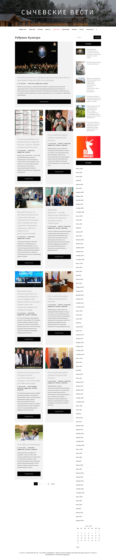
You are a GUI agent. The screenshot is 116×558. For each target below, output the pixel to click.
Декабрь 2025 (80, 200)
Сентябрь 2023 (80, 307)
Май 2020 (78, 461)
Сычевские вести (58, 12)
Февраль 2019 (80, 520)
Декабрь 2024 (80, 247)
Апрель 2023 (79, 327)
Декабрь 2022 (80, 342)
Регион (40, 29)
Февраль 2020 (80, 473)
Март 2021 (79, 421)
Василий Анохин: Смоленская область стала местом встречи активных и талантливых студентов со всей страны (94, 53)
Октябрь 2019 (80, 489)
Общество (22, 29)
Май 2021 (78, 413)
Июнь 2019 (79, 504)
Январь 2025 (79, 243)
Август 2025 (79, 216)
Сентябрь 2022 (80, 354)
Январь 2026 (79, 196)
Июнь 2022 (79, 366)
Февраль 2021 (80, 425)
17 (78, 538)
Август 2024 (79, 263)
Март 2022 (79, 378)
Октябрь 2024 (80, 255)
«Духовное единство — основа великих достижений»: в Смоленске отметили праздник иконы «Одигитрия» (58, 216)
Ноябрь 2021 (79, 394)
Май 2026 (78, 180)
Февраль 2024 (80, 287)
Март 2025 (79, 236)
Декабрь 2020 (80, 433)
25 (81, 540)
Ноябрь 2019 (79, 485)
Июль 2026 (79, 172)
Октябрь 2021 (80, 398)
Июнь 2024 (79, 271)
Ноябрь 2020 (79, 437)
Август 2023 (79, 311)
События (32, 29)
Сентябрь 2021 (80, 402)
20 (88, 538)
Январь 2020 (79, 477)
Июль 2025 (79, 220)
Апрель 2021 (79, 417)
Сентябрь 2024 (80, 259)
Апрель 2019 (79, 512)
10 (78, 535)
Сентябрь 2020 (80, 445)
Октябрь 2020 (80, 441)
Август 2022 (79, 358)
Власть (48, 29)
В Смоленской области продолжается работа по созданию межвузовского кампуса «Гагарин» (94, 99)
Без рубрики (32, 386)
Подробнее (44, 101)
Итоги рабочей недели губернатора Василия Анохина (58, 138)
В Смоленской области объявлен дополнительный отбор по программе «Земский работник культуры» (43, 79)
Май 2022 (78, 370)
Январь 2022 (79, 386)
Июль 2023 (79, 315)
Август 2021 (79, 406)
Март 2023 (79, 330)
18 (81, 538)
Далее (53, 484)
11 (81, 535)
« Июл (77, 547)
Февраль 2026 (80, 192)
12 (85, 535)
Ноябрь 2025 (79, 204)
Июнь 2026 (79, 176)
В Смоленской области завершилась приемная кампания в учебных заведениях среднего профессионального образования (93, 126)
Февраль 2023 (80, 334)
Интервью (65, 29)
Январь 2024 (79, 291)
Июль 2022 (79, 362)
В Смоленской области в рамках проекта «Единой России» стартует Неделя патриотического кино (28, 143)
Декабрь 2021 (80, 390)
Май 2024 (78, 275)
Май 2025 (78, 228)
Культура (56, 29)
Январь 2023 (79, 338)
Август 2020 (79, 449)
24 (78, 540)
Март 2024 (79, 283)
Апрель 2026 (79, 184)
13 (88, 535)
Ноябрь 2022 (79, 346)
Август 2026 (79, 168)
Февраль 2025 (80, 239)
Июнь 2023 (79, 319)
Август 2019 (79, 496)
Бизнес (74, 29)
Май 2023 (78, 323)
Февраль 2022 (80, 382)
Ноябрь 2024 (79, 251)
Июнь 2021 (79, 410)
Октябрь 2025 (80, 208)
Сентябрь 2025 (80, 212)
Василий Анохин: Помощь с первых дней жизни (94, 63)
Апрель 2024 (79, 279)
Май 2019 (78, 508)
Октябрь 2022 (80, 350)
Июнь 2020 (79, 457)
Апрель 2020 (79, 465)
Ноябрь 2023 (79, 299)
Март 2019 (79, 516)
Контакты (90, 29)
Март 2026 (79, 188)
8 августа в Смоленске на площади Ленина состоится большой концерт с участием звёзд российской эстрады (28, 377)
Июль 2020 (79, 453)
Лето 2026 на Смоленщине (28, 444)
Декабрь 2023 (80, 295)
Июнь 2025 (79, 224)
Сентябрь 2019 (80, 493)
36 (48, 484)
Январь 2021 (79, 429)
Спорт (81, 29)
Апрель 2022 (79, 374)
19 (85, 538)
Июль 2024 (79, 267)
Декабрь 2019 (80, 481)
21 (92, 538)
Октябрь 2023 (80, 303)
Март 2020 (79, 469)
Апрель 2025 (79, 232)
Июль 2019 (79, 500)
